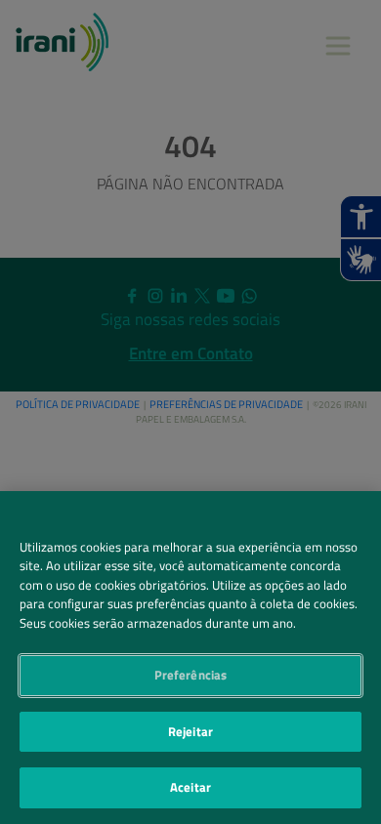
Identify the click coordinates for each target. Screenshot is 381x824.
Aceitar (190, 787)
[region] (190, 657)
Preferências (191, 674)
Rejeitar (190, 731)
